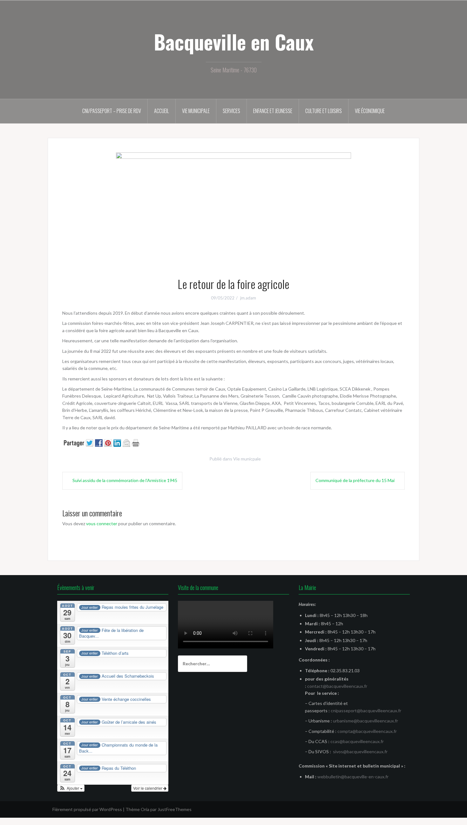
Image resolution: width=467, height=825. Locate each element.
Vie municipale (196, 111)
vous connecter (101, 523)
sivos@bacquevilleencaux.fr (360, 751)
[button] (71, 788)
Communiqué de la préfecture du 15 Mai (355, 480)
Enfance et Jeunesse (272, 111)
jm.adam (248, 297)
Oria (145, 809)
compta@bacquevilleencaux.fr (367, 731)
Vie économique (370, 111)
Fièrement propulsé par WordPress (87, 809)
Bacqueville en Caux (234, 41)
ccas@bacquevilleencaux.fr (357, 741)
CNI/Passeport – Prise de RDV (111, 111)
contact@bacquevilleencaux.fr (337, 686)
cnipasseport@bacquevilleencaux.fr (366, 710)
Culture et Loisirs (323, 111)
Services (231, 111)
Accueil (161, 111)
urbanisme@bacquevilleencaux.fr (365, 720)
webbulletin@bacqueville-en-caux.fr (353, 776)
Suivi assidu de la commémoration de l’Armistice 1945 (124, 480)
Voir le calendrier (148, 788)
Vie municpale (247, 458)
